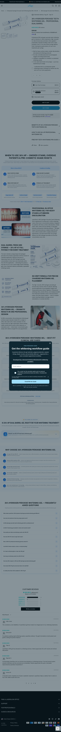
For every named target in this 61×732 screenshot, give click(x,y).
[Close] (50, 343)
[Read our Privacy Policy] (48, 377)
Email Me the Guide (30, 381)
